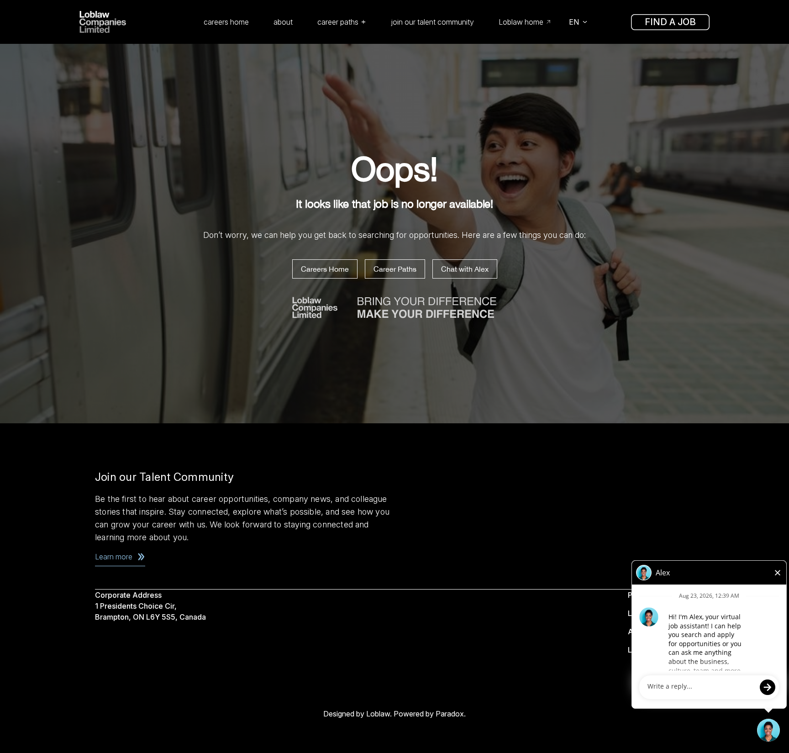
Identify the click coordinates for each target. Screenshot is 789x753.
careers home (226, 21)
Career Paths (394, 269)
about (283, 21)
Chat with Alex (465, 269)
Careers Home (325, 269)
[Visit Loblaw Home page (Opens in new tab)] (116, 22)
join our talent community (432, 21)
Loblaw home (521, 21)
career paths (337, 21)
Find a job (670, 21)
